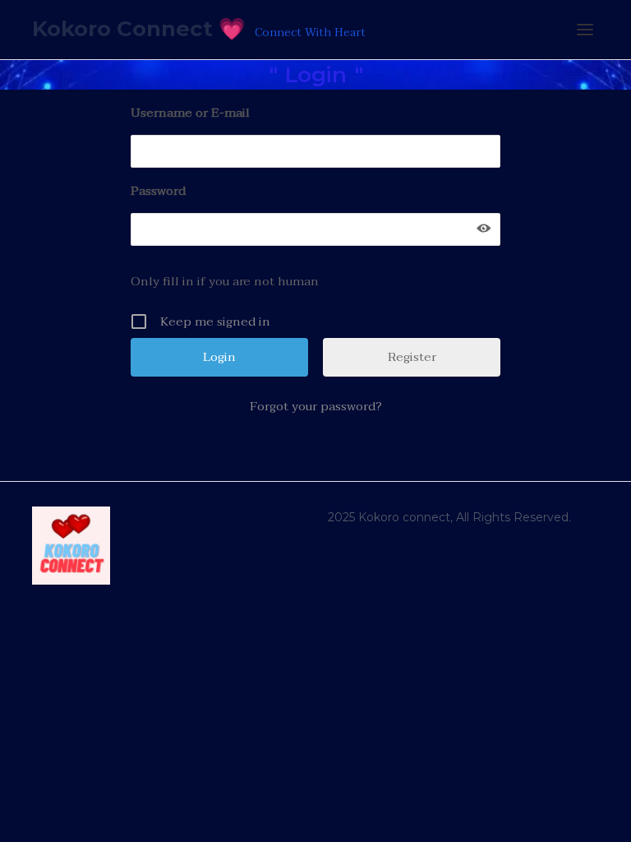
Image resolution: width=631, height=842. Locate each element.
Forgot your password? (316, 406)
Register (412, 357)
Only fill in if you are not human (225, 281)
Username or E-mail (190, 113)
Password (158, 191)
